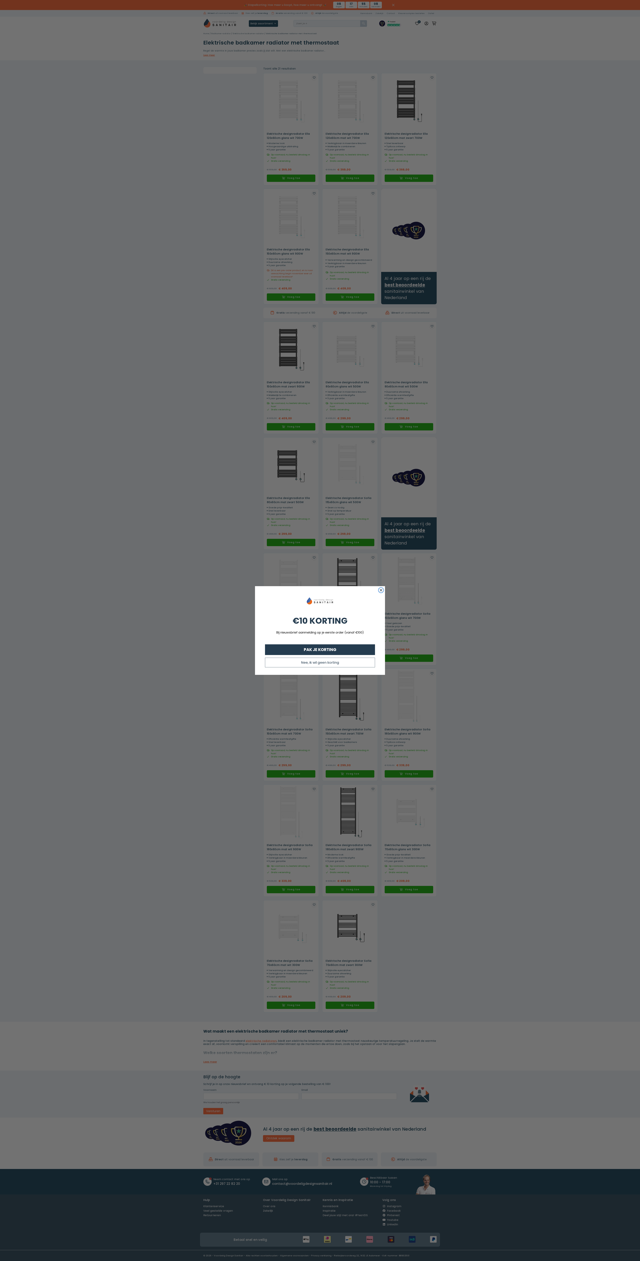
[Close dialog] (381, 590)
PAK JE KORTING (320, 649)
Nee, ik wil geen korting (320, 662)
